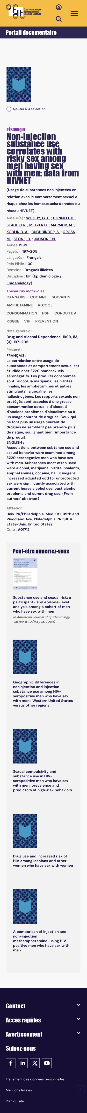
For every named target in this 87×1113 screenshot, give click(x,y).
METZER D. (38, 225)
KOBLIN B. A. (18, 232)
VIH (27, 321)
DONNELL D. (63, 218)
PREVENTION (46, 321)
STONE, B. (22, 239)
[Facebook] (10, 1062)
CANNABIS (16, 297)
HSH (46, 313)
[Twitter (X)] (35, 1062)
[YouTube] (47, 1062)
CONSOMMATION (22, 313)
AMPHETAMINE (20, 305)
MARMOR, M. (62, 225)
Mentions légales (19, 1090)
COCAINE (38, 297)
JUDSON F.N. (45, 239)
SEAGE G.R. (16, 225)
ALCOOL (45, 305)
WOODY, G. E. (38, 218)
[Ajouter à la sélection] (9, 109)
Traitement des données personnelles (35, 1079)
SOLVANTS (61, 297)
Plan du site (15, 1101)
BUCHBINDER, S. (45, 232)
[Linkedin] (23, 1062)
